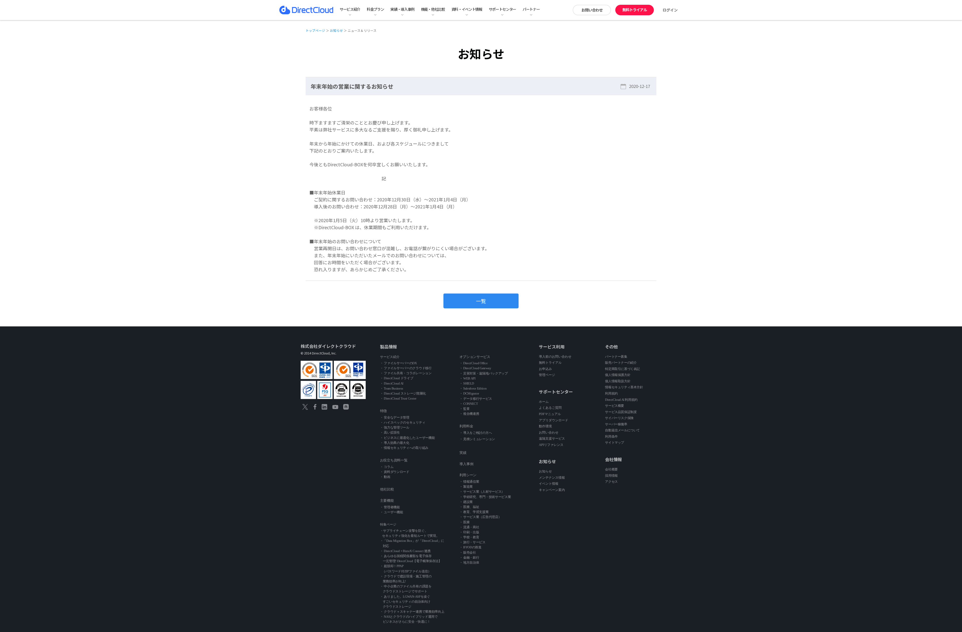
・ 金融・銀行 (469, 557)
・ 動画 (385, 477)
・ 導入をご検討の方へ (475, 433)
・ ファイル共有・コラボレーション (406, 373)
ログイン (670, 10)
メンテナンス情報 (552, 477)
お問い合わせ (592, 10)
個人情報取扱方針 (617, 381)
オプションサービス (474, 357)
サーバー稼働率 (616, 424)
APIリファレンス (551, 445)
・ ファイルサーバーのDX (398, 363)
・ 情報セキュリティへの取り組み (404, 448)
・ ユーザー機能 (391, 512)
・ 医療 (464, 522)
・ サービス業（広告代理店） (480, 517)
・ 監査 (464, 409)
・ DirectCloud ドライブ (396, 378)
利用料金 (466, 426)
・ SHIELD (466, 383)
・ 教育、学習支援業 (474, 512)
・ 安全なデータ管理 (394, 417)
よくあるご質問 (550, 408)
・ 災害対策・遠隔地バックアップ (483, 373)
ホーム (544, 402)
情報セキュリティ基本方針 (624, 387)
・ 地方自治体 (469, 562)
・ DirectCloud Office (473, 363)
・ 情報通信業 (469, 481)
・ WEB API (467, 378)
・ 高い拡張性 (390, 432)
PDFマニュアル (550, 414)
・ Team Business (391, 388)
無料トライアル (634, 9)
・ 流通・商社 (469, 527)
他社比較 (387, 489)
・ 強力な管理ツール (394, 427)
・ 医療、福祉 (469, 507)
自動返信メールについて (622, 430)
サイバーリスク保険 (619, 418)
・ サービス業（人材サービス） (482, 491)
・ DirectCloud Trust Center (398, 398)
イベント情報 (548, 483)
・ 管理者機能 (390, 507)
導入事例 (466, 464)
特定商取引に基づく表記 (622, 369)
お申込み (545, 369)
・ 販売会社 (467, 552)
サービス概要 (614, 406)
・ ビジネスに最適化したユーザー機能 (407, 438)
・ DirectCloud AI (391, 383)
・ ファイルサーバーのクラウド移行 (406, 368)
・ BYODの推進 (470, 547)
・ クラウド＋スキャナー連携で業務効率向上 (412, 611)
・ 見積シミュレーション (477, 439)
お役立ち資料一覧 (394, 460)
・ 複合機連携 (469, 414)
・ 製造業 (466, 486)
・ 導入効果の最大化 (394, 443)
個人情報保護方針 (617, 375)
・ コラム (387, 467)
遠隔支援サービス (552, 438)
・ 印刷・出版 (469, 532)
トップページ (315, 30)
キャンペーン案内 (552, 490)
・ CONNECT (468, 404)
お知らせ (336, 30)
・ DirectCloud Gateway (475, 368)
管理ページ (547, 375)
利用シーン (468, 475)
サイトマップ (614, 442)
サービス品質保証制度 (621, 412)
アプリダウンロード (553, 420)
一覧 (481, 301)
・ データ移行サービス (475, 399)
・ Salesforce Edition (473, 388)
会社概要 (611, 469)
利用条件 (611, 436)
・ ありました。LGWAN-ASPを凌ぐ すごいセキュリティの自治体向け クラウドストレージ (405, 601)
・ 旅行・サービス (472, 542)
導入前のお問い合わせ (555, 356)
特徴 (383, 411)
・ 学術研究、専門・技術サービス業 (485, 497)
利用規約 (611, 393)
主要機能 (387, 500)
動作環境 (545, 426)
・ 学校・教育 (469, 537)
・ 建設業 (466, 502)
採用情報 (611, 475)
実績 (462, 453)
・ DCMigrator (469, 393)
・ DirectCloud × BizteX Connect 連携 (405, 551)
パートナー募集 (616, 356)
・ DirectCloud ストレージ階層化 (403, 393)
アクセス (611, 481)
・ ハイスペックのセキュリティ (402, 422)
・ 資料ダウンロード (394, 472)
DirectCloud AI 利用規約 (621, 400)
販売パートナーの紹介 (621, 362)
